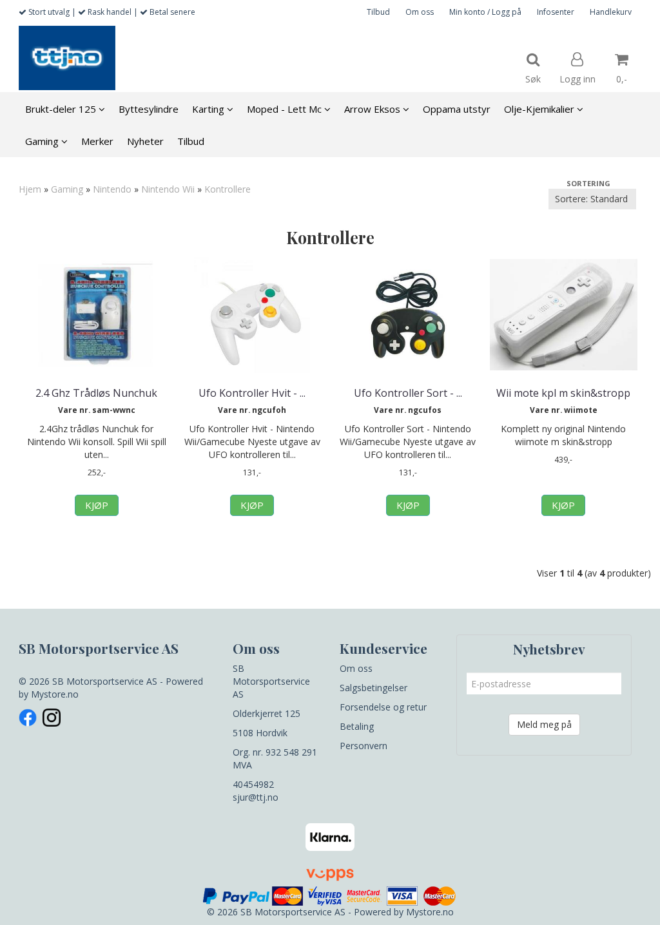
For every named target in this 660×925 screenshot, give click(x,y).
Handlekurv (611, 11)
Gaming (67, 189)
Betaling (357, 726)
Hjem (30, 189)
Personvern (363, 745)
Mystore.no (55, 694)
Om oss (419, 11)
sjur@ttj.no (255, 797)
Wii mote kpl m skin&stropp (563, 393)
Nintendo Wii (168, 189)
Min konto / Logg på (485, 11)
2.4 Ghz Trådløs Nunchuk (96, 393)
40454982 (253, 784)
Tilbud (378, 11)
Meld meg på (544, 724)
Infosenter (555, 11)
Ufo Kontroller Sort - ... (408, 393)
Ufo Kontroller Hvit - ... (252, 393)
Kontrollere (227, 189)
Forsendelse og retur (383, 707)
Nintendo (112, 189)
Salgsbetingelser (373, 688)
